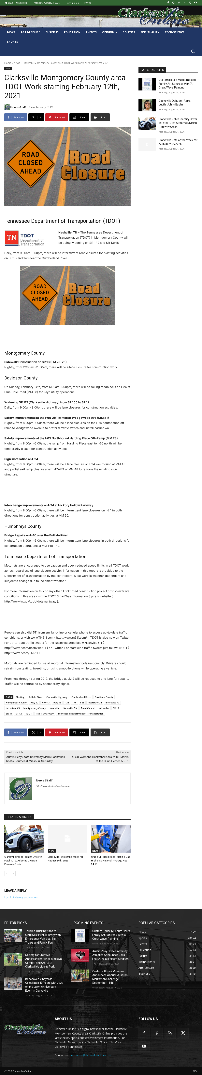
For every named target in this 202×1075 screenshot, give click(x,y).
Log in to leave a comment (21, 897)
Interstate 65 (13, 708)
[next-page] (13, 873)
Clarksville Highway (56, 697)
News (17, 63)
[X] (190, 3)
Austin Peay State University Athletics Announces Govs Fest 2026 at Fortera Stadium (110, 955)
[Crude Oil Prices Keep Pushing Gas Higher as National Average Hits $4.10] (111, 839)
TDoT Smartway (45, 713)
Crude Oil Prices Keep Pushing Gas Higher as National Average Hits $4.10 (110, 860)
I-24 (67, 702)
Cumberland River (81, 697)
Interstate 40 (112, 702)
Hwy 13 (46, 702)
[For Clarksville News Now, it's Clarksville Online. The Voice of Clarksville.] (25, 1029)
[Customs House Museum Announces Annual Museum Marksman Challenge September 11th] (80, 976)
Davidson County (104, 697)
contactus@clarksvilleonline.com (90, 1055)
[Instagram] (173, 3)
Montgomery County (34, 708)
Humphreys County (16, 702)
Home (7, 63)
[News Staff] (7, 107)
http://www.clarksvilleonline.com (53, 786)
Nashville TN (70, 708)
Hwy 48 (57, 702)
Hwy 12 (34, 702)
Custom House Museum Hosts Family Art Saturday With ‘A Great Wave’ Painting (177, 83)
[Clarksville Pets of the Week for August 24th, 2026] (67, 839)
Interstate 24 (95, 702)
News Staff (19, 106)
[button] (193, 51)
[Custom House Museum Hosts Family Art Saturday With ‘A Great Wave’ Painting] (147, 84)
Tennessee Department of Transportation (81, 713)
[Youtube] (195, 3)
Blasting (20, 697)
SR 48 (9, 713)
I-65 (82, 702)
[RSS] (184, 3)
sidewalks (103, 708)
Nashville (55, 708)
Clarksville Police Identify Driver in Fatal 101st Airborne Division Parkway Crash (23, 860)
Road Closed (87, 708)
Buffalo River (35, 697)
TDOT (28, 713)
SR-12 (19, 713)
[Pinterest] (179, 3)
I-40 (74, 702)
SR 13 (116, 708)
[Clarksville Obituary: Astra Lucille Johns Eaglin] (147, 105)
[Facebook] (168, 3)
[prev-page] (6, 873)
